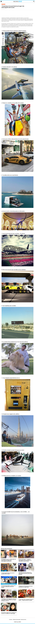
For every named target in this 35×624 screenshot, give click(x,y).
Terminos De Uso (23, 619)
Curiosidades (3, 4)
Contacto (10, 619)
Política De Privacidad (16, 619)
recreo (17, 1)
